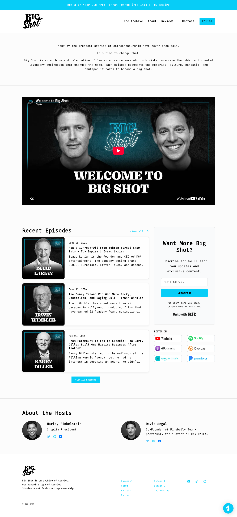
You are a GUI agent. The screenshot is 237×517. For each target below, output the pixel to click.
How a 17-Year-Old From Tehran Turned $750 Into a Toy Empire (118, 5)
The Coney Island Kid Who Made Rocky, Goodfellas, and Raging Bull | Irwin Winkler (106, 296)
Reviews (168, 21)
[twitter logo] (49, 436)
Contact (188, 21)
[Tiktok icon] (196, 482)
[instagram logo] (55, 436)
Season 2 (159, 485)
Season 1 (159, 481)
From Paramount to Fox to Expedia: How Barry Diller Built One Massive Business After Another (106, 344)
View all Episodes (85, 379)
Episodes (126, 481)
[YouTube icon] (189, 482)
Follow (207, 21)
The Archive (133, 21)
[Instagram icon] (204, 482)
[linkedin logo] (60, 436)
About (152, 21)
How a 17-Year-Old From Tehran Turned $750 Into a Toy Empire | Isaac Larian (104, 249)
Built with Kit (184, 314)
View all (137, 231)
